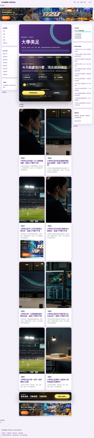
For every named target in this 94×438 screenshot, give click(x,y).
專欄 (81, 2)
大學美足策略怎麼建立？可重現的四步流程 (82, 79)
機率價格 (5, 59)
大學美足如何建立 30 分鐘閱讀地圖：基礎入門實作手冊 (31, 162)
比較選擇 (5, 71)
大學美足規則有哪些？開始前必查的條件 (82, 60)
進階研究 (5, 74)
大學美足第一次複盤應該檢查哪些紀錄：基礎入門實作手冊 (31, 315)
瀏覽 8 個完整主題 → (26, 50)
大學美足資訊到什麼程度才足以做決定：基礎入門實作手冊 (58, 315)
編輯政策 (5, 43)
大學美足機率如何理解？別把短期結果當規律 (82, 70)
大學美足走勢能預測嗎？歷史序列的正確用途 (82, 104)
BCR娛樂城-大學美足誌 (8, 2)
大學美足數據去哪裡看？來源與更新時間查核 (82, 94)
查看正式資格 (62, 396)
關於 (85, 2)
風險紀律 (5, 65)
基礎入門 (5, 53)
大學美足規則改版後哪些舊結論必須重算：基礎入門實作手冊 (58, 163)
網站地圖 (21, 433)
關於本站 (15, 433)
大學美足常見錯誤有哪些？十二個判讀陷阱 (82, 89)
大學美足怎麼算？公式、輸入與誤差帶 (82, 65)
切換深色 (90, 2)
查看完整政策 (77, 121)
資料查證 (5, 56)
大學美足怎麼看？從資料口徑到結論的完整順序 (58, 380)
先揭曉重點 (57, 93)
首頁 (4, 31)
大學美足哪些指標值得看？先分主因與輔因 (82, 99)
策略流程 (5, 62)
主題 (78, 2)
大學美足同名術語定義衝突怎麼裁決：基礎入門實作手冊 (58, 229)
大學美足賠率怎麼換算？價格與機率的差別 (82, 74)
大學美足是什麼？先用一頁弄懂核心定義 (31, 380)
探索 (74, 2)
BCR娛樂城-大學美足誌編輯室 (9, 86)
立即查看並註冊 (33, 93)
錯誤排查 (5, 68)
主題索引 (4, 433)
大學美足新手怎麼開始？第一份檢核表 (82, 84)
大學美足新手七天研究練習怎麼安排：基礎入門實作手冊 (31, 229)
